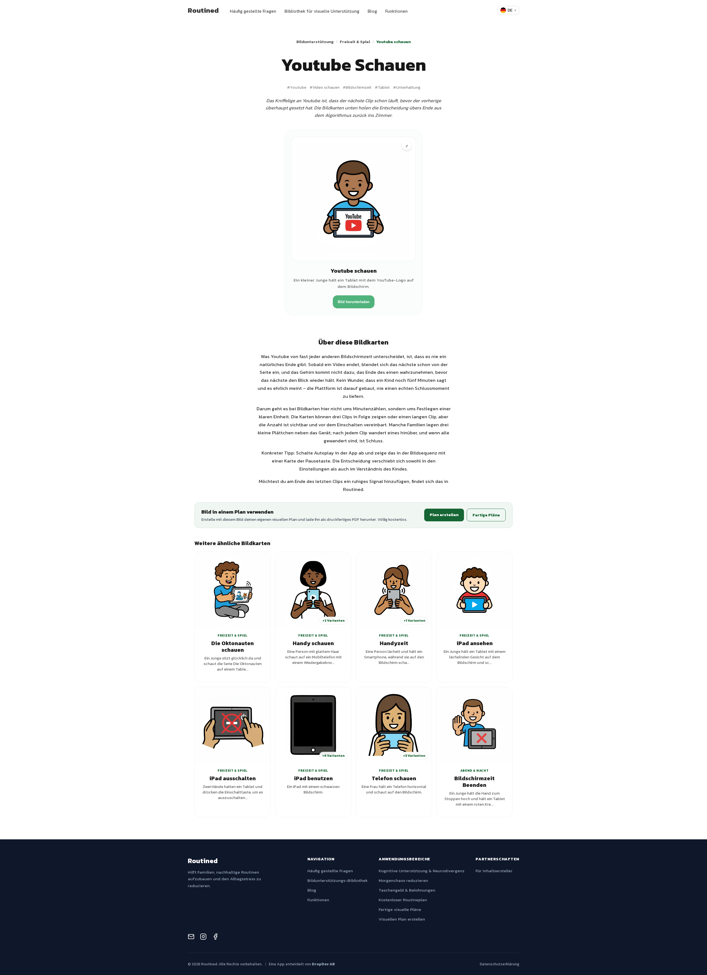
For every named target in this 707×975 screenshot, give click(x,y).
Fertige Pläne (486, 515)
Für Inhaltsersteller (494, 871)
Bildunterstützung (315, 42)
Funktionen (396, 11)
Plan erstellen (444, 515)
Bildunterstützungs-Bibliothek (337, 880)
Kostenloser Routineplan (403, 900)
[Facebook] (215, 937)
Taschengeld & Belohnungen (407, 890)
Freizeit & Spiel (355, 42)
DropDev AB (323, 964)
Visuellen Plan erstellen (402, 919)
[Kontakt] (191, 937)
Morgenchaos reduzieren (403, 880)
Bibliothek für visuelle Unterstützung (321, 11)
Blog (372, 11)
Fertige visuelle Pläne (400, 909)
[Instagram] (203, 937)
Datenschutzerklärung (499, 964)
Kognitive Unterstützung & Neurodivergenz (422, 871)
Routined (203, 10)
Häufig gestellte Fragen (253, 11)
